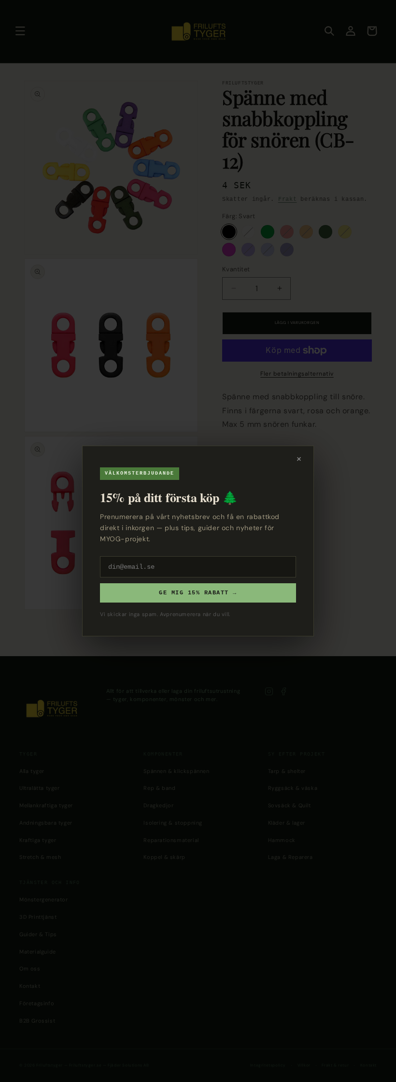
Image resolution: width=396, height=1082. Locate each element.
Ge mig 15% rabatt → (198, 593)
